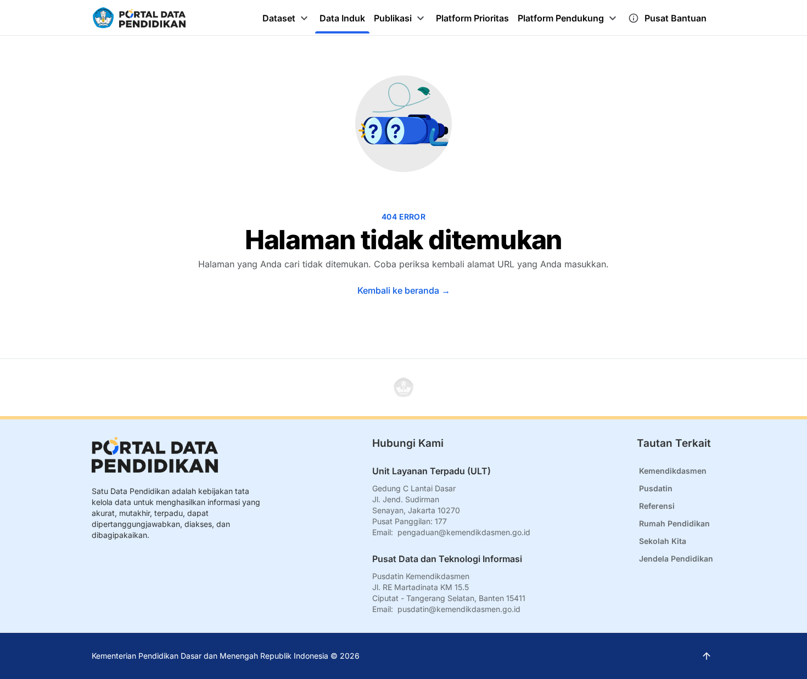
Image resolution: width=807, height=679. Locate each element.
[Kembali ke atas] (403, 388)
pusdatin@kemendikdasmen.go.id (458, 609)
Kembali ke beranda (403, 290)
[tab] (286, 18)
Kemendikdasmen (673, 470)
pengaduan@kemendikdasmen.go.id (463, 532)
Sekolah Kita (662, 541)
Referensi (657, 505)
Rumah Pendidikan (674, 523)
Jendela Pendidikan (676, 558)
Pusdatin (655, 488)
